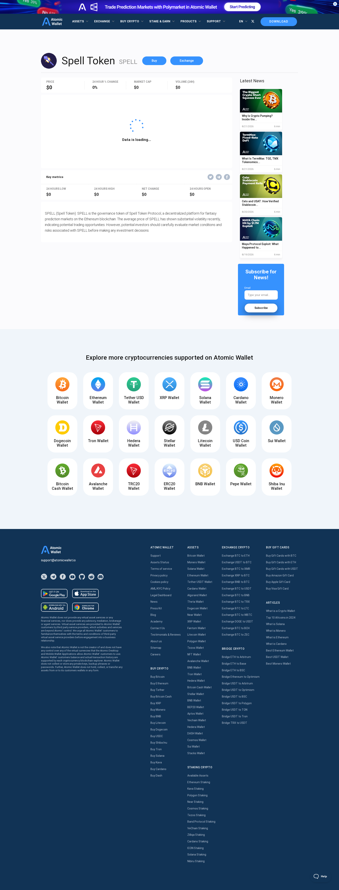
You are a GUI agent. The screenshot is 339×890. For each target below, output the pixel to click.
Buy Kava (156, 762)
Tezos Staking (196, 815)
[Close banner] (335, 4)
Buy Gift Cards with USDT (282, 568)
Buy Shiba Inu (158, 742)
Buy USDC (156, 736)
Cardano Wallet (196, 588)
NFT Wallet (194, 654)
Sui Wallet (193, 746)
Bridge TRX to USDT (234, 722)
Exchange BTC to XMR (236, 568)
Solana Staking (196, 854)
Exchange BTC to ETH (236, 555)
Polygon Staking (197, 795)
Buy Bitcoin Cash (161, 696)
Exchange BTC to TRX (236, 601)
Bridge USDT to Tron (235, 716)
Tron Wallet (194, 674)
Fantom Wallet (196, 628)
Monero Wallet (196, 562)
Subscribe (261, 307)
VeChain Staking (197, 828)
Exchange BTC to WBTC (237, 614)
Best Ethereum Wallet (280, 650)
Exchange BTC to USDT (237, 588)
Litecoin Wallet (196, 634)
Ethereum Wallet (197, 575)
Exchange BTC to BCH (236, 628)
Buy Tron (156, 749)
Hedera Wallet (196, 680)
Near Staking (195, 801)
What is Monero (276, 630)
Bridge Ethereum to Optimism (241, 676)
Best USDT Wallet (277, 657)
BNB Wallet (194, 667)
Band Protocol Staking (201, 821)
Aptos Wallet (195, 713)
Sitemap (155, 647)
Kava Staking (195, 788)
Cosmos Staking (197, 808)
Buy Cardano (158, 769)
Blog (153, 614)
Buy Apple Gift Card (278, 581)
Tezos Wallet (195, 647)
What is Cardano (276, 643)
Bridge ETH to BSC (233, 670)
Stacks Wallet (196, 753)
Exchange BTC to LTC (235, 608)
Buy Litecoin (158, 722)
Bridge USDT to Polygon (237, 703)
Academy (156, 621)
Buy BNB (155, 716)
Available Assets (197, 775)
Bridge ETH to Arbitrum (236, 657)
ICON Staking (195, 848)
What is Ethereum (277, 637)
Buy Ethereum (159, 683)
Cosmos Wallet (196, 740)
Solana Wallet (195, 568)
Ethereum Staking (198, 782)
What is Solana (275, 624)
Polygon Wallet (196, 641)
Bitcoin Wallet (196, 555)
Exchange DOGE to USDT (237, 621)
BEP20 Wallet (195, 707)
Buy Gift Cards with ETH (281, 562)
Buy (154, 61)
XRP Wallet (194, 621)
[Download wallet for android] (54, 593)
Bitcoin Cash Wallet (199, 687)
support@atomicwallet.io (58, 560)
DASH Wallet (195, 733)
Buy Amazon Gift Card (280, 575)
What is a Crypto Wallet (280, 610)
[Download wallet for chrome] (85, 607)
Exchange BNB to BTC (236, 581)
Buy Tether (157, 689)
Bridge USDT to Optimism (238, 689)
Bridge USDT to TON (234, 709)
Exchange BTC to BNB (236, 595)
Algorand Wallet (197, 595)
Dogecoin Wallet (197, 608)
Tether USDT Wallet (199, 581)
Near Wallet (194, 614)
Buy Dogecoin (159, 729)
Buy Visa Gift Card (277, 588)
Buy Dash (156, 775)
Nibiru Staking (196, 861)
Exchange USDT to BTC (237, 562)
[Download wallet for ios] (85, 593)
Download (278, 21)
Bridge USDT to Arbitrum (237, 683)
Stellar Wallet (195, 694)
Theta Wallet (195, 601)
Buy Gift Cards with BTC (281, 555)
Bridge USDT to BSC (234, 696)
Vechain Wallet (196, 720)
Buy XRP (155, 703)
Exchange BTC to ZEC (235, 634)
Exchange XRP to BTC (236, 575)
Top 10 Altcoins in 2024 (280, 617)
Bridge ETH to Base (234, 663)
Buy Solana (157, 755)
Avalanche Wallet (198, 661)
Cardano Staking (197, 841)
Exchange (187, 61)
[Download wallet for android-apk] (54, 607)
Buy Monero (157, 709)
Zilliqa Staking (196, 834)
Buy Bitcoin (157, 676)
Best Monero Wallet (278, 663)
